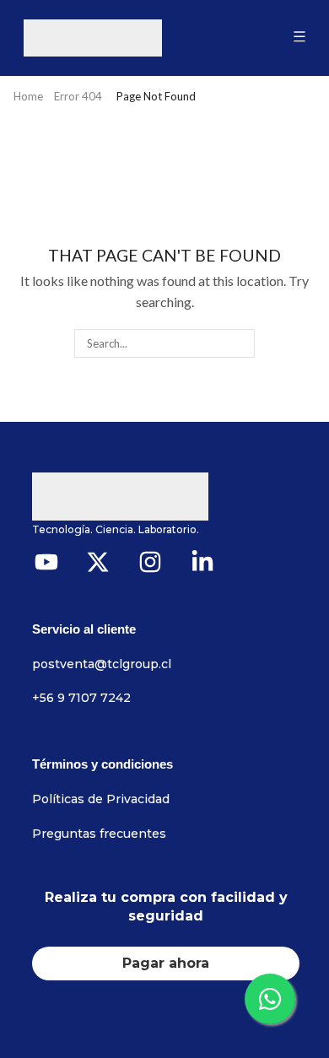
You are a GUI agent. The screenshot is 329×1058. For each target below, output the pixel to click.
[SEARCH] (239, 343)
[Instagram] (150, 562)
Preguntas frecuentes (99, 833)
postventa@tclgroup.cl (101, 664)
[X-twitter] (98, 562)
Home (28, 96)
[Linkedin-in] (202, 562)
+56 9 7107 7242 (81, 697)
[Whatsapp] (270, 999)
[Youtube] (46, 562)
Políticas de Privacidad (101, 799)
